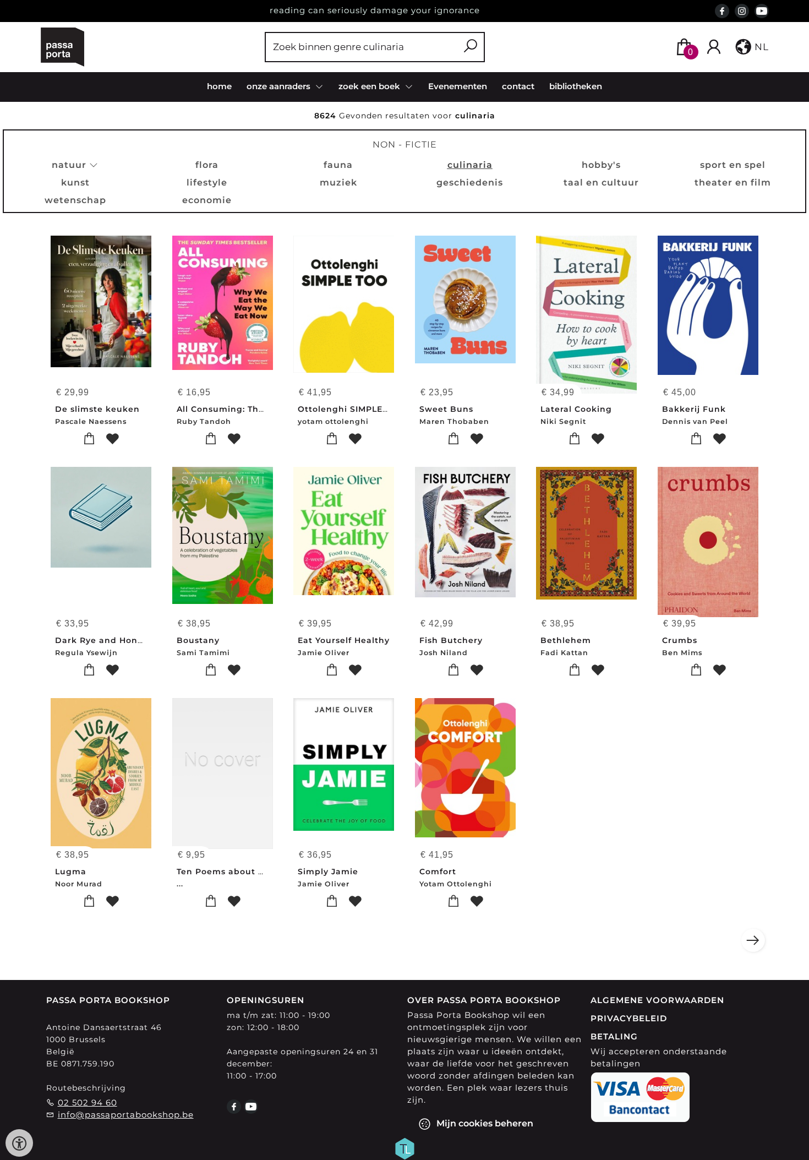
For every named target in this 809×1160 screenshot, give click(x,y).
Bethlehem (565, 640)
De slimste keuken (97, 409)
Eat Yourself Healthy (344, 640)
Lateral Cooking (576, 409)
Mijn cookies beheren (483, 1123)
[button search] (470, 47)
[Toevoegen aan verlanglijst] (112, 439)
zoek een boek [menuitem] (370, 86)
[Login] (714, 47)
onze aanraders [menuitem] (280, 86)
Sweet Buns (446, 409)
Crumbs (679, 640)
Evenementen (457, 86)
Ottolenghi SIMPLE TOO (351, 409)
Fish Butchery (451, 640)
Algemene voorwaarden (657, 1000)
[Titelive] (404, 1147)
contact (518, 86)
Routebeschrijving (86, 1088)
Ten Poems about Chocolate (240, 871)
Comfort (437, 871)
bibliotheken (575, 86)
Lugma (70, 871)
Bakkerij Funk (694, 409)
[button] (751, 46)
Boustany (198, 640)
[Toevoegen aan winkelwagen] (89, 439)
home (219, 86)
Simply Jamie (328, 871)
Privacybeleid (629, 1018)
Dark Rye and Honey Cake (114, 640)
